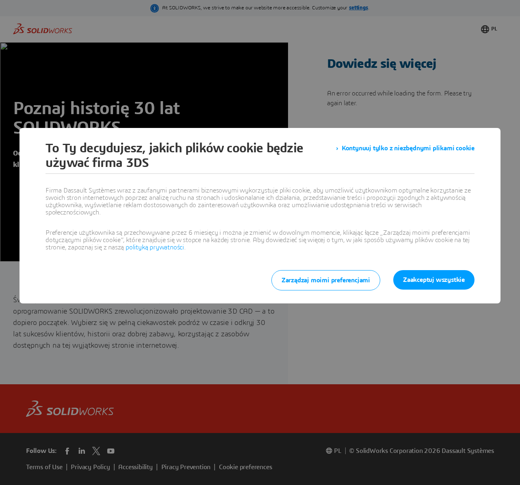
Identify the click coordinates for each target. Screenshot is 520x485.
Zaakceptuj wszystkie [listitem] (434, 280)
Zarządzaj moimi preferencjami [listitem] (326, 280)
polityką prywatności (155, 247)
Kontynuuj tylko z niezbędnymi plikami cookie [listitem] (408, 148)
